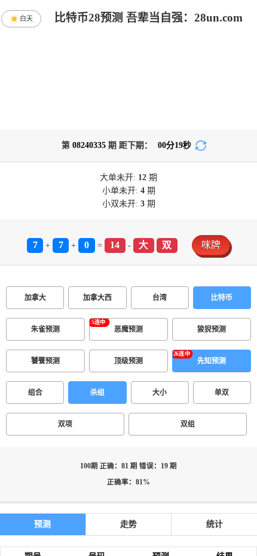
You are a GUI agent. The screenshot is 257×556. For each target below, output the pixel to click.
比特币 (221, 298)
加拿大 (35, 298)
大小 (159, 392)
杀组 (97, 392)
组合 (35, 392)
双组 (187, 424)
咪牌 (211, 245)
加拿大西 (97, 298)
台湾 (159, 298)
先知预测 (211, 361)
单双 (222, 392)
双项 (65, 424)
